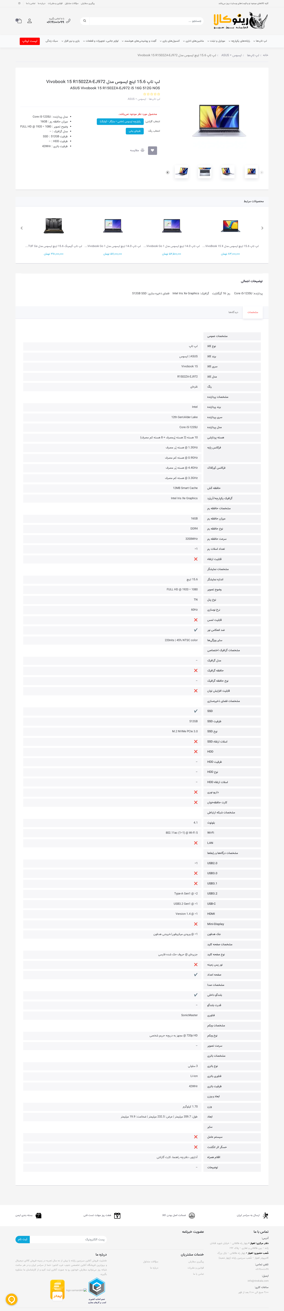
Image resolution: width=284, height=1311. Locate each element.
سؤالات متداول (71, 3)
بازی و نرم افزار (72, 41)
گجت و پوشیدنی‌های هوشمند (140, 41)
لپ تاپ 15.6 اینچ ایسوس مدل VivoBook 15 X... (230, 246)
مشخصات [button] (252, 312)
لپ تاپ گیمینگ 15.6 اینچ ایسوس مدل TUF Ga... (53, 246)
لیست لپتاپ (29, 41)
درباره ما (41, 3)
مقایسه (135, 150)
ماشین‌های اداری (195, 41)
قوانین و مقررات (55, 3)
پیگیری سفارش (88, 3)
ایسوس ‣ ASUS (137, 99)
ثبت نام (22, 1239)
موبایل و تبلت (217, 41)
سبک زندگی (52, 41)
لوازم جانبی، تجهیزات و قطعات (102, 41)
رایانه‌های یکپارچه (240, 41)
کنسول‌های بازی (171, 41)
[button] (30, 21)
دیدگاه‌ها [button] (233, 312)
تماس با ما (30, 3)
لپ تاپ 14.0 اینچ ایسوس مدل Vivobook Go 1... (172, 246)
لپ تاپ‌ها (261, 41)
